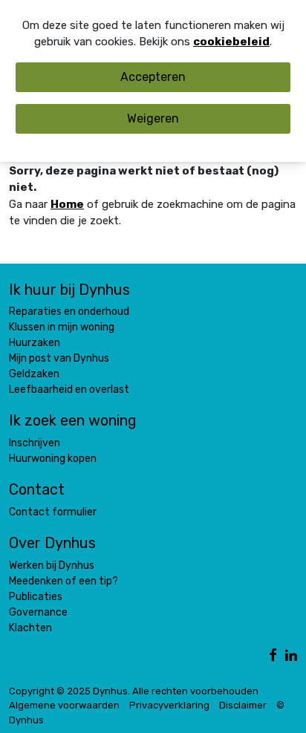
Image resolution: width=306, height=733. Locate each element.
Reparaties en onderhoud (69, 311)
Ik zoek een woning (73, 420)
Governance (38, 612)
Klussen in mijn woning (61, 327)
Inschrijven (34, 443)
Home (67, 204)
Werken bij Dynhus (51, 565)
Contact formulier (53, 512)
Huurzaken (34, 342)
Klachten (30, 628)
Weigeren (153, 118)
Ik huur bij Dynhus (69, 290)
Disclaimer (243, 705)
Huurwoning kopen (53, 458)
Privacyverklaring (169, 705)
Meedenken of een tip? (63, 581)
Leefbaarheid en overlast (69, 389)
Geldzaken (34, 374)
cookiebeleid (231, 41)
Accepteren (153, 77)
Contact (37, 489)
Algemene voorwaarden (64, 705)
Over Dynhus (52, 543)
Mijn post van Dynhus (59, 358)
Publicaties (35, 596)
